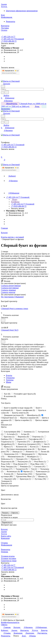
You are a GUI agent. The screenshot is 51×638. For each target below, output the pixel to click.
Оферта (4, 625)
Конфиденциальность (10, 622)
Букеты (9, 375)
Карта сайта (6, 536)
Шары (8, 382)
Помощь (4, 552)
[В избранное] (3, 320)
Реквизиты (10, 21)
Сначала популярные (10, 288)
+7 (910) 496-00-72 (8, 41)
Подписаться (7, 522)
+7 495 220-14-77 (8, 37)
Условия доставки (8, 558)
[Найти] (7, 92)
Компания (5, 538)
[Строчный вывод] (3, 299)
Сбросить (14, 513)
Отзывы (4, 543)
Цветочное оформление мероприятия (22, 11)
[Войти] (2, 155)
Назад (14, 199)
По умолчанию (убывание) (12, 297)
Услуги (4, 534)
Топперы (9, 380)
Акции (4, 532)
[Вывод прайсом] (5, 299)
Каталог (4, 529)
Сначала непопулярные (11, 286)
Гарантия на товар (8, 561)
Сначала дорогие (8, 292)
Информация (6, 545)
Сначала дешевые (8, 290)
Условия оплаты (8, 556)
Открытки (10, 378)
